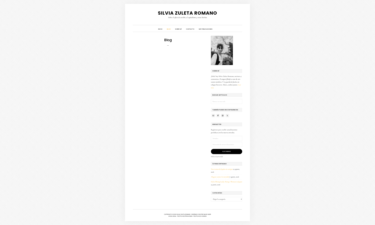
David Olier (207, 214)
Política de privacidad (217, 156)
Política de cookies (200, 216)
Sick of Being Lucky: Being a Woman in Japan (226, 182)
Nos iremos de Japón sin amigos (222, 169)
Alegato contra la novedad (220, 177)
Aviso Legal (172, 216)
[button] (217, 27)
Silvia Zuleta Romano (187, 13)
